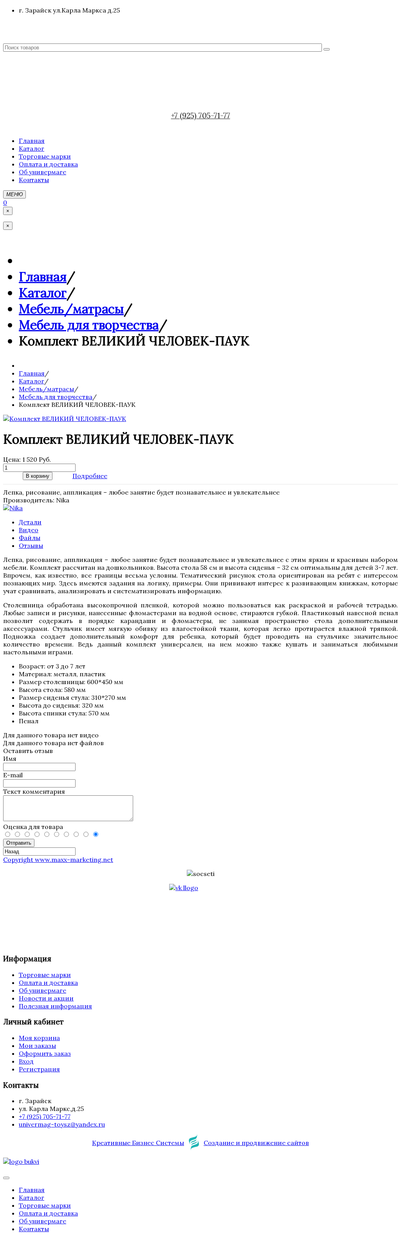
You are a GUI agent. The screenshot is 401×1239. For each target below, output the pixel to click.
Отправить (18, 843)
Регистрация (39, 1069)
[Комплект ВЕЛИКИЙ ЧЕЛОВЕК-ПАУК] (64, 419)
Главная (43, 277)
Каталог (43, 293)
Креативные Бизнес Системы (138, 1143)
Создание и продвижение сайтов (256, 1143)
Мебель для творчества (89, 325)
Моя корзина (39, 1038)
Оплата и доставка (48, 982)
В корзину (37, 476)
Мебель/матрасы (71, 309)
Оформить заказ (45, 1053)
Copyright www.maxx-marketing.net (58, 859)
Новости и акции (46, 998)
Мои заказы (37, 1045)
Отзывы (31, 545)
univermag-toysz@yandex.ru (62, 1124)
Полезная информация (55, 1006)
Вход (26, 1061)
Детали (30, 522)
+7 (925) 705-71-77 (200, 115)
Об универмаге (42, 990)
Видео (28, 530)
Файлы (29, 538)
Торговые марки (45, 975)
